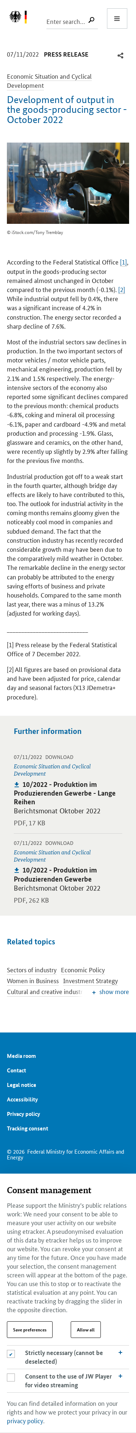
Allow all (86, 1329)
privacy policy (25, 1420)
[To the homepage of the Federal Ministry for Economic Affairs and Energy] (22, 18)
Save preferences (29, 1329)
